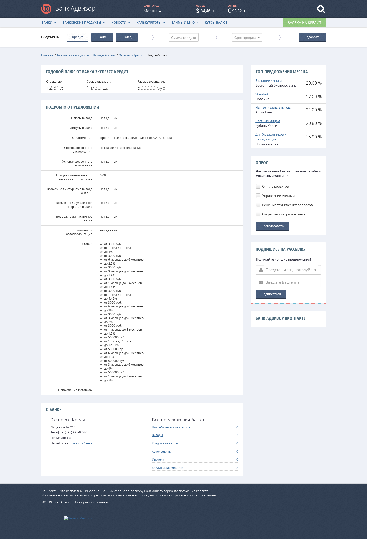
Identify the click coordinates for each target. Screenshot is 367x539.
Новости (118, 22)
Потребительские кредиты (171, 427)
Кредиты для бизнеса (168, 468)
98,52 (237, 11)
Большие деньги (268, 80)
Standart (261, 94)
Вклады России (104, 55)
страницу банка (80, 443)
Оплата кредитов (275, 186)
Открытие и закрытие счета (283, 214)
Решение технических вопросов (287, 205)
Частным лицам (267, 121)
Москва (150, 11)
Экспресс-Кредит (131, 55)
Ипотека (158, 459)
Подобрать (312, 37)
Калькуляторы (149, 22)
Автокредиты (161, 451)
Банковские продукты (82, 22)
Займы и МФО (183, 22)
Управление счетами (278, 195)
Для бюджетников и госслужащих (270, 137)
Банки (47, 22)
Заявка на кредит (304, 22)
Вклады (157, 435)
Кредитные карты (165, 443)
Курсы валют (216, 22)
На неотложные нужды (273, 107)
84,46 (205, 11)
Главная (47, 55)
